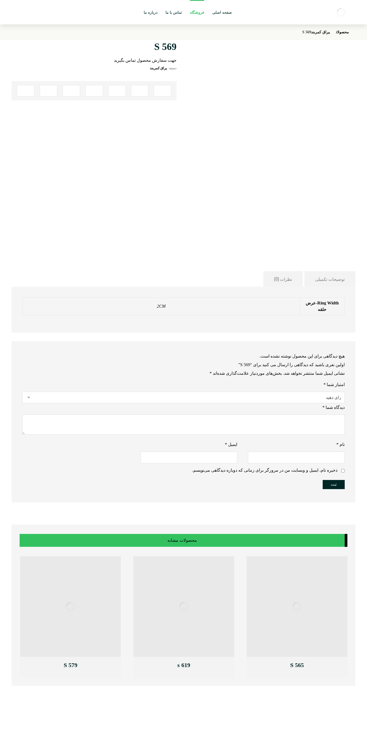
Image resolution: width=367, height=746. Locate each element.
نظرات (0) (283, 279)
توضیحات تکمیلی (330, 279)
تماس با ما (105, 716)
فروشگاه (106, 728)
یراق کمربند (158, 68)
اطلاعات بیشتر (279, 666)
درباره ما (107, 722)
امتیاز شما (334, 384)
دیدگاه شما (333, 407)
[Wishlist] (25, 11)
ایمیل (231, 444)
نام (340, 444)
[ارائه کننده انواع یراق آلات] (341, 12)
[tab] (329, 279)
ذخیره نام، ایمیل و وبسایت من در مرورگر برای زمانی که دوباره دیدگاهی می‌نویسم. (264, 470)
